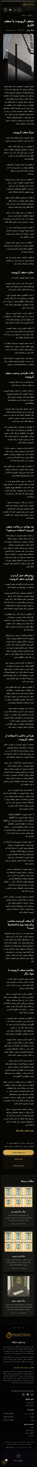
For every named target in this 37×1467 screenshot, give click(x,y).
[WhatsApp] (32, 1394)
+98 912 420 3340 (8, 1417)
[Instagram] (23, 1394)
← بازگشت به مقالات (27, 15)
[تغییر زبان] (10, 10)
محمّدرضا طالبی (9, 1447)
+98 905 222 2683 (8, 1413)
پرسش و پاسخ (30, 1430)
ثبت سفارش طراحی (18, 1152)
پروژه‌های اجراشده (18, 1165)
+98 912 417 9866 (8, 1420)
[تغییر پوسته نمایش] (15, 10)
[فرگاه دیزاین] (27, 4)
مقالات (32, 1427)
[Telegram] (28, 1394)
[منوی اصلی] (6, 10)
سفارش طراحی (29, 1405)
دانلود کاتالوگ (18, 1159)
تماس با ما (31, 1435)
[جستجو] (19, 10)
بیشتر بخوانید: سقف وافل (25, 1130)
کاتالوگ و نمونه (29, 1433)
